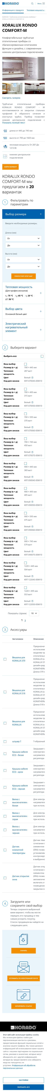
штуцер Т (16, 741)
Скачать (23, 951)
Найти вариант (10, 167)
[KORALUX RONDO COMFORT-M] (23, 69)
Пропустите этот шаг (23, 276)
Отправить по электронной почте (23, 978)
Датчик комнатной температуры (18, 849)
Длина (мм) (10, 232)
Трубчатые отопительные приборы (22, 17)
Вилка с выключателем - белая (20, 802)
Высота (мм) (11, 253)
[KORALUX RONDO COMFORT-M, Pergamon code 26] (12, 88)
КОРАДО (5, 17)
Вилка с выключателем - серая (20, 816)
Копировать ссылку (23, 1006)
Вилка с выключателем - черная (20, 829)
